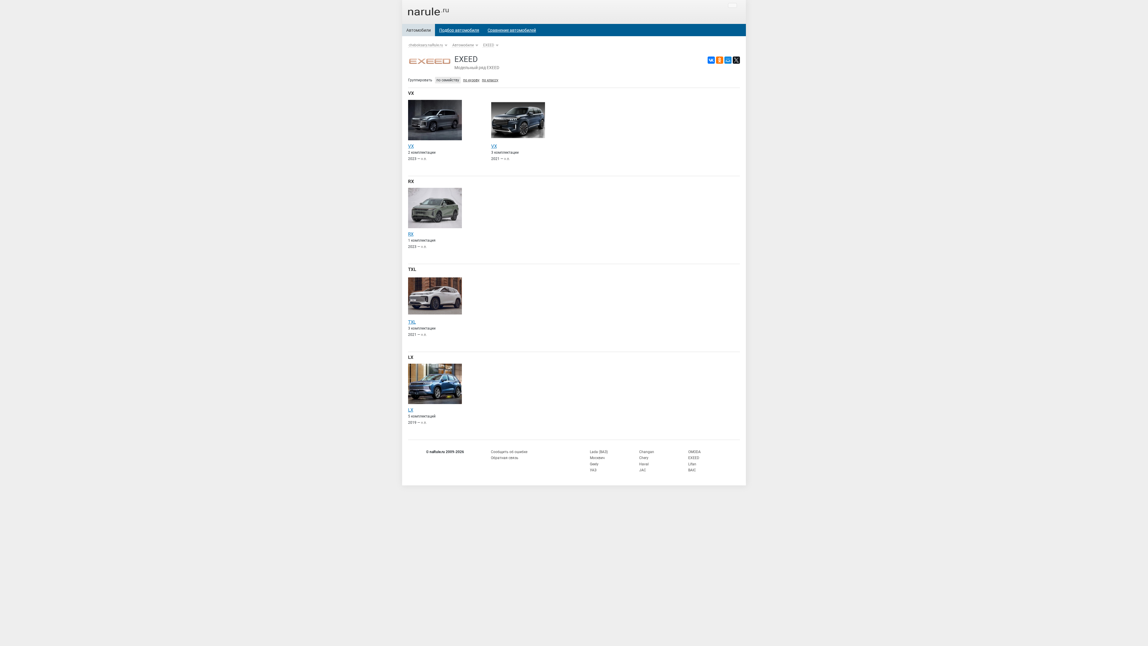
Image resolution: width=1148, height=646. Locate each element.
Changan (646, 452)
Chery (643, 458)
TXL (412, 269)
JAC (642, 470)
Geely (594, 464)
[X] (736, 60)
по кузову (471, 80)
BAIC (692, 470)
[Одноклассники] (719, 60)
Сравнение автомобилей (512, 30)
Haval (644, 464)
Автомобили (418, 30)
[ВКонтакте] (711, 60)
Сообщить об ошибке (509, 452)
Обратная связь (504, 458)
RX (411, 181)
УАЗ (593, 470)
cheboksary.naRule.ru (426, 45)
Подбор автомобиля (459, 30)
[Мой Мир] (728, 60)
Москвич (597, 458)
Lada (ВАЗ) (599, 452)
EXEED (488, 45)
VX (411, 93)
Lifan (692, 464)
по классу (490, 80)
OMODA (694, 452)
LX (410, 357)
